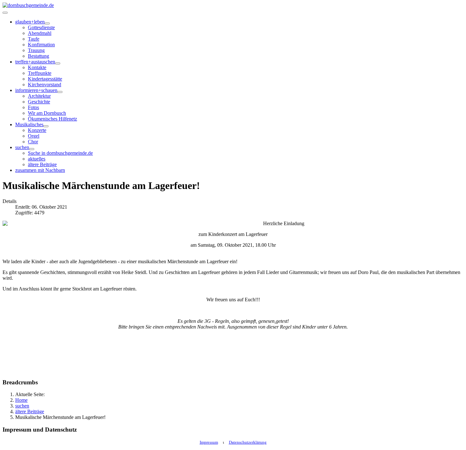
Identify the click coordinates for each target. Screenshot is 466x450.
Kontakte (37, 67)
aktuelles (36, 158)
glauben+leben (30, 21)
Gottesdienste (41, 27)
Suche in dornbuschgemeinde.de (60, 153)
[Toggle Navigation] (5, 13)
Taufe (33, 39)
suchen (22, 147)
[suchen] (31, 149)
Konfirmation (41, 44)
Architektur (39, 96)
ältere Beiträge (42, 164)
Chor (33, 141)
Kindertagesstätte (45, 79)
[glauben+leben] (47, 23)
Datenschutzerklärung (248, 442)
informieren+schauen (36, 90)
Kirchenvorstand (44, 84)
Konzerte (37, 130)
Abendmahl (39, 33)
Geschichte (39, 101)
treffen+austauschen (35, 61)
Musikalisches (29, 124)
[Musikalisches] (46, 126)
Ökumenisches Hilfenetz (52, 118)
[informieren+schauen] (59, 92)
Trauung (36, 50)
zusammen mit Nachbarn (40, 170)
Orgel (33, 136)
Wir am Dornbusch (47, 113)
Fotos (33, 107)
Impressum (209, 442)
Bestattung (38, 56)
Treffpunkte (39, 73)
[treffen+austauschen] (57, 63)
